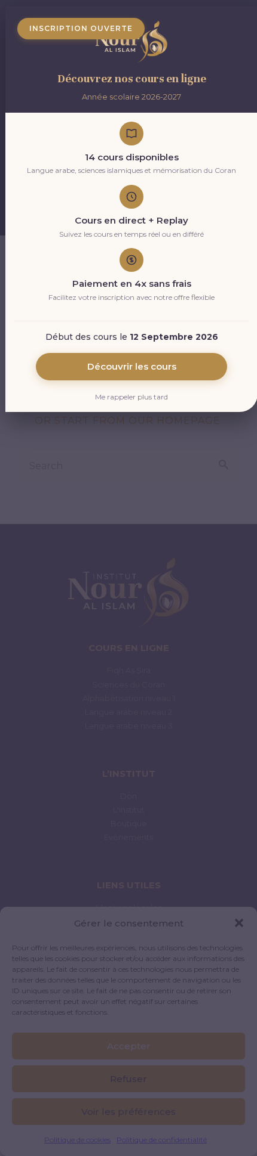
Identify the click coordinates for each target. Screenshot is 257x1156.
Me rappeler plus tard (131, 396)
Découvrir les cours (131, 366)
